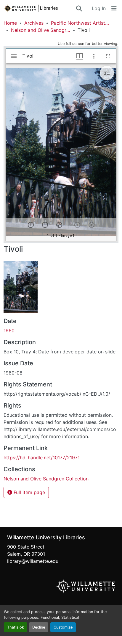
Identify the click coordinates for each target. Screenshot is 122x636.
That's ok (15, 627)
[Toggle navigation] (114, 8)
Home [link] (10, 23)
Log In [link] (99, 8)
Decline (38, 627)
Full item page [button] (28, 492)
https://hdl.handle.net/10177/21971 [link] (42, 457)
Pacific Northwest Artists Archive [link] (80, 23)
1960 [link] (9, 330)
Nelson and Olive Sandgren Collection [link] (40, 30)
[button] (39, 8)
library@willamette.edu (32, 561)
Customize (63, 627)
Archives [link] (34, 23)
